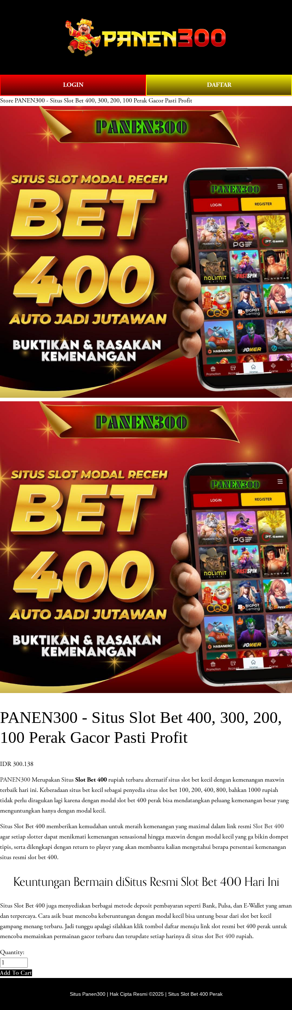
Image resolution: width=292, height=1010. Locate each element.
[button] (16, 972)
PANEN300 (15, 780)
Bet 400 (225, 936)
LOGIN (73, 85)
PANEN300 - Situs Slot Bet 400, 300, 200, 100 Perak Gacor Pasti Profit (103, 101)
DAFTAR (219, 85)
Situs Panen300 (87, 994)
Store (6, 101)
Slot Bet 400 (268, 826)
